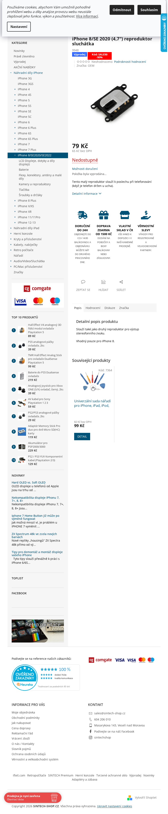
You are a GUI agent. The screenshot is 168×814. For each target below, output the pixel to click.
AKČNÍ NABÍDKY (24, 67)
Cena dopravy (21, 728)
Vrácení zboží (21, 738)
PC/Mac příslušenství (28, 267)
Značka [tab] (124, 308)
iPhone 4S (24, 95)
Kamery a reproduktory (35, 184)
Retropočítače (36, 775)
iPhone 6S (24, 133)
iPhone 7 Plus (27, 150)
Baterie (24, 169)
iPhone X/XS (26, 206)
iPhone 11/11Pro (29, 217)
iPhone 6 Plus (27, 128)
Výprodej (20, 62)
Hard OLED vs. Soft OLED (28, 482)
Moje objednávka (23, 712)
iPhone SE (24, 111)
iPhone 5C (25, 117)
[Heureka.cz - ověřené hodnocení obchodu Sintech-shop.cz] (46, 677)
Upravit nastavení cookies (114, 806)
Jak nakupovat (21, 723)
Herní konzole (23, 234)
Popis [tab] (78, 308)
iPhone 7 (24, 144)
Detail (82, 436)
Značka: (85, 65)
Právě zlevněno (24, 56)
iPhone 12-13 (27, 222)
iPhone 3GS (25, 84)
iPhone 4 (24, 89)
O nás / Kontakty (23, 744)
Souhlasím (149, 10)
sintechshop (102, 737)
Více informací (87, 16)
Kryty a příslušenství (28, 239)
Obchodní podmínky (26, 718)
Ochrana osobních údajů (29, 754)
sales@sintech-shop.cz (109, 713)
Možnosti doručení (85, 169)
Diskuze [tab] (109, 308)
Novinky (19, 51)
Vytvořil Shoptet (146, 797)
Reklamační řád (22, 733)
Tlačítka (24, 190)
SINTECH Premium (60, 775)
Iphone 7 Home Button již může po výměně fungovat (35, 517)
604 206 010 (102, 719)
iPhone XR (25, 212)
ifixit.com (19, 775)
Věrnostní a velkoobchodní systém (35, 759)
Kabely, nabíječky (25, 245)
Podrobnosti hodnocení (130, 62)
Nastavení (18, 26)
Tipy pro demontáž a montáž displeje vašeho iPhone (37, 553)
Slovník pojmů (21, 749)
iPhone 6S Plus (28, 139)
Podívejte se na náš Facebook (114, 731)
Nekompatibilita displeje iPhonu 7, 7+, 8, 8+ (35, 499)
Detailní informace (85, 193)
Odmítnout (122, 10)
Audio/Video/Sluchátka (29, 261)
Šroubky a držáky (30, 195)
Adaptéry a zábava (84, 779)
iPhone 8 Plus (27, 200)
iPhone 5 (24, 100)
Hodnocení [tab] (93, 308)
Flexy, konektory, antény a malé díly (40, 177)
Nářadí (18, 255)
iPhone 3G (25, 78)
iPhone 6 (24, 122)
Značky (18, 272)
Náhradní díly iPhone (28, 73)
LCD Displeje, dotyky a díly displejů (37, 162)
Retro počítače (23, 250)
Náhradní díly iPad (26, 228)
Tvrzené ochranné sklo (111, 775)
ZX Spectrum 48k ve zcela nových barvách (34, 535)
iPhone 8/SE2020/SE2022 (34, 155)
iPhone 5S (24, 106)
